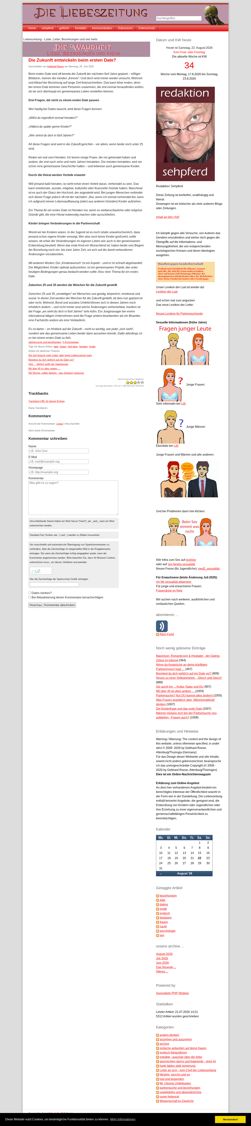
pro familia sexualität (181, 564)
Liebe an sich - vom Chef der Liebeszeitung (188, 1070)
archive (164, 1043)
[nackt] (157, 926)
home (32, 28)
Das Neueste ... (166, 967)
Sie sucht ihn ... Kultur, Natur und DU (180, 686)
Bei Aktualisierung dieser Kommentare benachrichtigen (67, 597)
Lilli (183, 403)
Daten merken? (42, 593)
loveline (191, 559)
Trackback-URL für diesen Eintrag (46, 401)
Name (32, 446)
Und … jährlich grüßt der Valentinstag (48, 364)
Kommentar (36, 478)
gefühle (64, 28)
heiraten (83, 346)
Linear (59, 423)
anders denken (169, 1035)
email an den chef (167, 217)
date (56, 346)
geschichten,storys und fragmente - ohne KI (188, 1061)
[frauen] (157, 922)
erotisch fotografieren (173, 1052)
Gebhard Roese (55, 66)
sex (162, 935)
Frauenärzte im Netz (169, 590)
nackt (163, 926)
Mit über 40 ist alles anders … (44, 368)
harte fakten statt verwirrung (178, 1065)
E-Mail (32, 457)
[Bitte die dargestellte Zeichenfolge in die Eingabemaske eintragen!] (41, 571)
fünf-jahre (73, 346)
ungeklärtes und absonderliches (180, 1092)
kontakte (80, 28)
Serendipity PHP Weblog (172, 993)
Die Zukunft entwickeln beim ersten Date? (72, 60)
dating (164, 904)
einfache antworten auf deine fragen (183, 1048)
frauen (164, 922)
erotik (163, 908)
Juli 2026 (162, 958)
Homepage (35, 467)
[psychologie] (157, 930)
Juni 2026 (162, 962)
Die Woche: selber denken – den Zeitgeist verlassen (56, 373)
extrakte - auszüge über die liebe (181, 1057)
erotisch (165, 913)
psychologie (167, 930)
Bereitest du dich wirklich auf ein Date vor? (51, 359)
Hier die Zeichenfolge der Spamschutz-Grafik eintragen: (59, 579)
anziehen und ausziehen (176, 1039)
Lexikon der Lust (167, 291)
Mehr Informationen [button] (122, 1119)
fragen (63, 346)
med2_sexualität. (209, 568)
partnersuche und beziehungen (44, 342)
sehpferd (47, 28)
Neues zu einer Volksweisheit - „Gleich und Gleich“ (189, 677)
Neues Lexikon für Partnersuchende (179, 313)
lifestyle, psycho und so (175, 1074)
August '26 (184, 873)
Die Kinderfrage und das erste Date (179, 708)
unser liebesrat (169, 1096)
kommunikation (102, 28)
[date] (157, 900)
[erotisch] (157, 913)
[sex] (157, 935)
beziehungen (168, 895)
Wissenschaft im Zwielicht (176, 1101)
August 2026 (164, 954)
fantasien (166, 917)
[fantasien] (157, 917)
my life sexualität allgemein (173, 581)
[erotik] (157, 908)
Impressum (125, 28)
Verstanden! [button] (230, 1119)
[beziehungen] (157, 895)
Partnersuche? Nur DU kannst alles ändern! (185, 695)
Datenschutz (147, 28)
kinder (92, 346)
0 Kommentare (71, 342)
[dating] (157, 904)
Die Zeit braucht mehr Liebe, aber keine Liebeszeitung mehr (60, 355)
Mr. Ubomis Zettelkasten (175, 1083)
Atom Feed (166, 634)
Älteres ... (162, 971)
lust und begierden (172, 1079)
